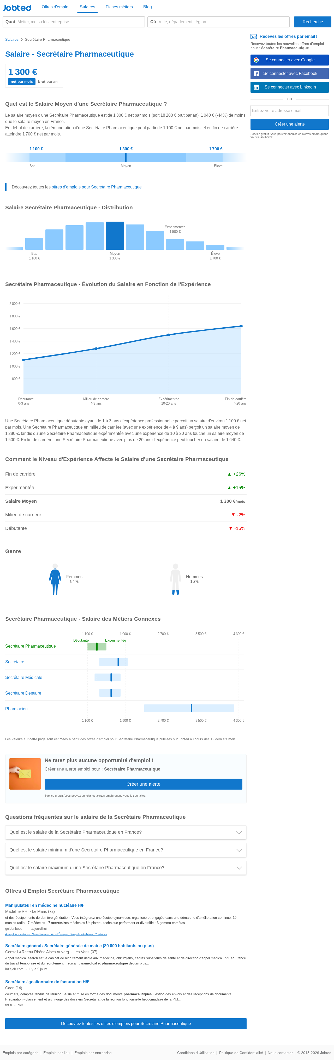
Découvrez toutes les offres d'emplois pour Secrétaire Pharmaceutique (126, 1023)
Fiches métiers (119, 7)
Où (153, 22)
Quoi (10, 22)
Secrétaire (14, 662)
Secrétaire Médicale (23, 677)
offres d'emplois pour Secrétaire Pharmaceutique (97, 187)
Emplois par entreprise (93, 1053)
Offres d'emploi (55, 7)
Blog (147, 7)
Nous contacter (280, 1053)
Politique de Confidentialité (241, 1053)
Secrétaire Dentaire (23, 693)
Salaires (87, 7)
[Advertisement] (289, 223)
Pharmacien (16, 709)
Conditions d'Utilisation (195, 1053)
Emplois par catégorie (21, 1053)
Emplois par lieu (56, 1053)
